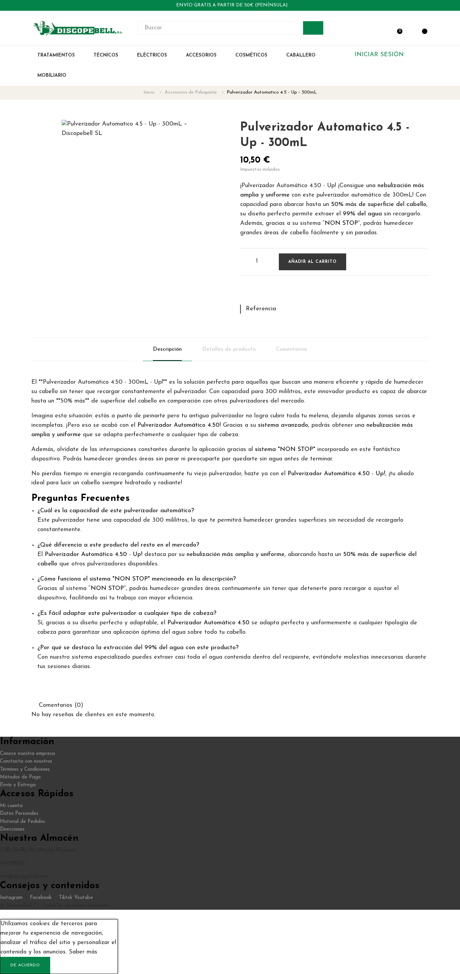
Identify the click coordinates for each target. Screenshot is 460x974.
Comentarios (291, 349)
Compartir (245, 293)
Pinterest (269, 293)
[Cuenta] (409, 28)
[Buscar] (313, 28)
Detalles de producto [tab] (229, 349)
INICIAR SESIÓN (379, 55)
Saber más (83, 952)
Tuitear (257, 293)
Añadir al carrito (312, 262)
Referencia (261, 309)
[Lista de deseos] (358, 261)
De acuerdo (25, 965)
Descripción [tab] (167, 349)
